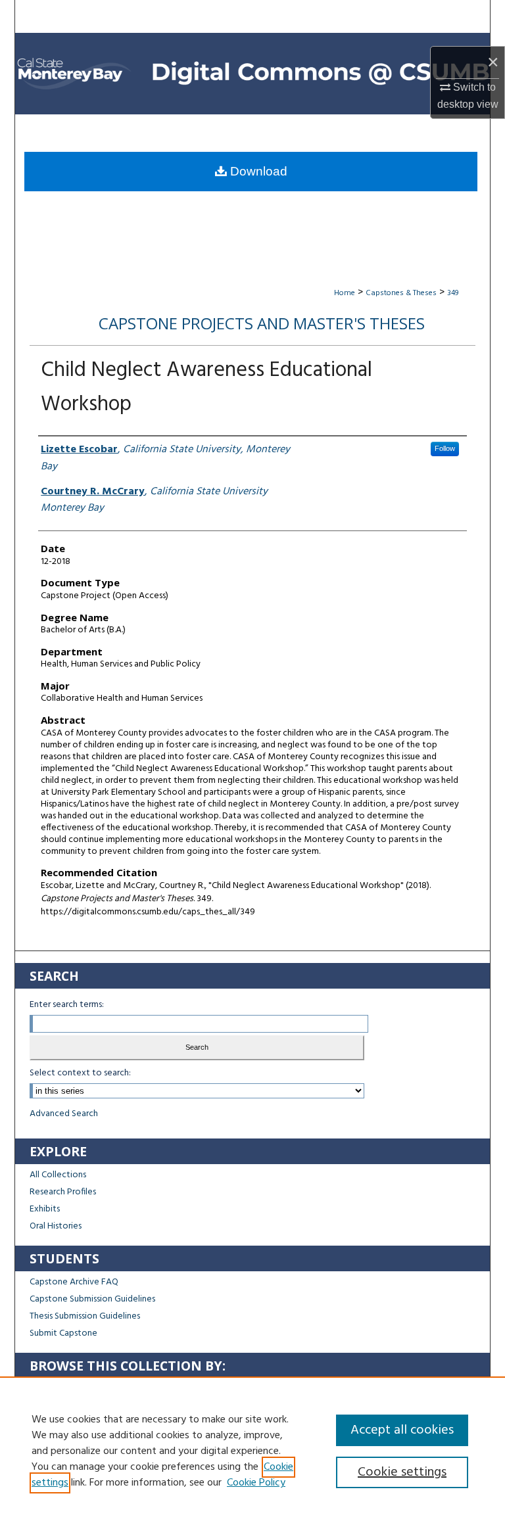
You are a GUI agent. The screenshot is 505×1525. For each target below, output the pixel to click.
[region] (252, 1450)
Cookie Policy (256, 1482)
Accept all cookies (402, 1430)
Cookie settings (402, 1472)
